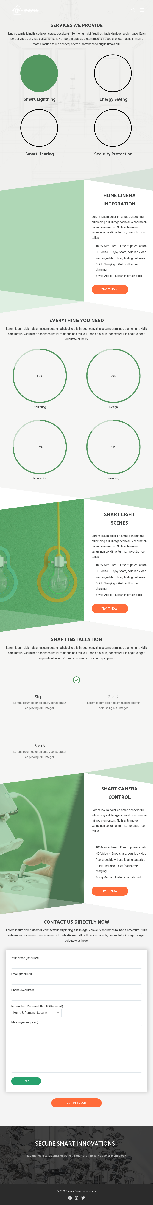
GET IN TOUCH (76, 1102)
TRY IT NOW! (110, 289)
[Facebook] (70, 1198)
